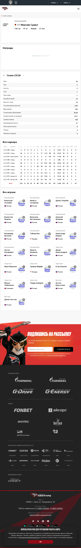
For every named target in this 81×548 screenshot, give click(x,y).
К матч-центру (7, 16)
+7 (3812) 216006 (42, 508)
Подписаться (63, 349)
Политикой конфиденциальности (56, 355)
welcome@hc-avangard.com (40, 515)
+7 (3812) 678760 (56, 508)
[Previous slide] (4, 75)
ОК (40, 542)
